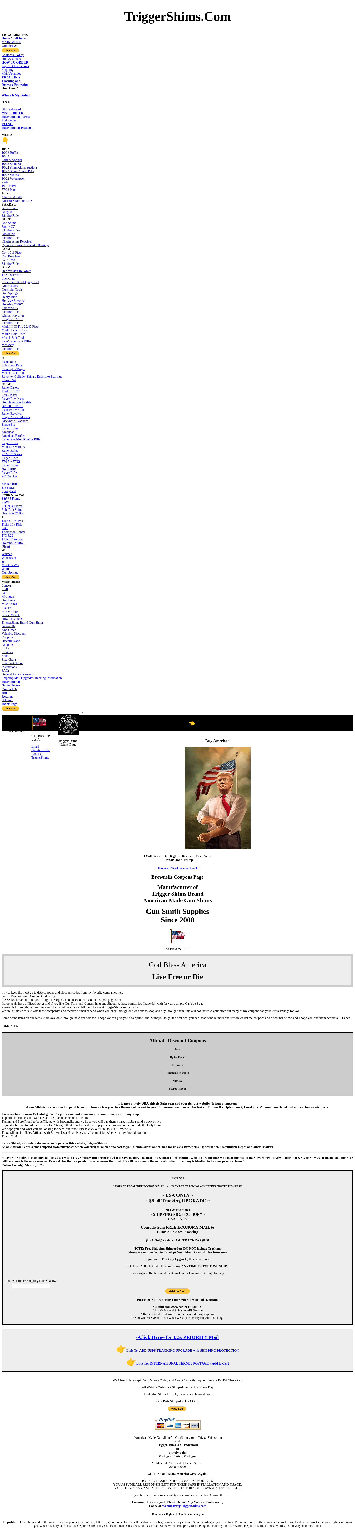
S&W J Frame (11, 498)
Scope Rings (10, 611)
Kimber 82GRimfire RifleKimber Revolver (13, 311)
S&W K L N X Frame (12, 504)
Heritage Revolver (13, 300)
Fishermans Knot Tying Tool (20, 282)
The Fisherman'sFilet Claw (12, 276)
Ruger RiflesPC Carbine (10, 474)
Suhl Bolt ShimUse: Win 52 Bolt (13, 511)
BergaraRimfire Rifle (10, 213)
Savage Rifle (10, 483)
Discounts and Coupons (11, 642)
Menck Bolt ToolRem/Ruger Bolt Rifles (16, 339)
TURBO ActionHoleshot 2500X (12, 541)
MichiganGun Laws (8, 598)
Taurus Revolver (12, 520)
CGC (5, 593)
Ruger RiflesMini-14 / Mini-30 (13, 444)
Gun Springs (10, 293)
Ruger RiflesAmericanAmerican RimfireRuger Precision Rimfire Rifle (21, 433)
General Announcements (18, 674)
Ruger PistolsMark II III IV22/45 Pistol (11, 391)
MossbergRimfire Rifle (10, 346)
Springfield (9, 491)
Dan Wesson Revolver (16, 271)
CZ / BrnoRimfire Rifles (11, 261)
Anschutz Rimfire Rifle (17, 200)
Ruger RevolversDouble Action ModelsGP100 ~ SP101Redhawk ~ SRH (16, 404)
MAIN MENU (14, 40)
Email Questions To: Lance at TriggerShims (40, 752)
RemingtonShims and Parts (12, 363)
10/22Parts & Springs (12, 158)
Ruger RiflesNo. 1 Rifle (10, 467)
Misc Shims (9, 604)
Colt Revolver (11, 256)
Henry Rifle (9, 297)
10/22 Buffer (10, 152)
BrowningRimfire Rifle (10, 235)
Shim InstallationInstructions (12, 665)
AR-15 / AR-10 (12, 197)
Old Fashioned (12, 111)
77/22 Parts (9, 189)
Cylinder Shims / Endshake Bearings (25, 245)
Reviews (7, 652)
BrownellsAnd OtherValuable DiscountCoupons (13, 631)
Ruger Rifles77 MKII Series (12, 452)
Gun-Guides (10, 286)
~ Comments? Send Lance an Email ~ (177, 867)
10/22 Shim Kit (12, 163)
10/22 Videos (10, 175)
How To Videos (12, 618)
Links (5, 648)
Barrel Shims (10, 208)
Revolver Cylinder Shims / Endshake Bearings (32, 376)
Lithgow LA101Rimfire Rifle (12, 321)
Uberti (6, 546)
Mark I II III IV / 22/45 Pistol (20, 326)
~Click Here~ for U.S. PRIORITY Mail (177, 1337)
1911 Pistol (9, 186)
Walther (7, 554)
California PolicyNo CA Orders (13, 56)
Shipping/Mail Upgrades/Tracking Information (32, 678)
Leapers (7, 607)
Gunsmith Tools (12, 289)
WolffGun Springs (10, 570)
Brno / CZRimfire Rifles (11, 228)
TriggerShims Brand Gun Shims (22, 622)
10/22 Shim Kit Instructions (19, 167)
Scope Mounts (11, 615)
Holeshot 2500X (12, 304)
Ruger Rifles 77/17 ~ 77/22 (11, 459)
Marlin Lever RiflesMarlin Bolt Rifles (14, 332)
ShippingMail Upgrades (11, 73)
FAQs (5, 670)
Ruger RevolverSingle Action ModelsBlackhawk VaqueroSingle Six (16, 419)
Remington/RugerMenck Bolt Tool (13, 370)
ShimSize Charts (9, 657)
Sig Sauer (8, 487)
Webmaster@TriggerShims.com (184, 1506)
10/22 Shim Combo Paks (18, 171)
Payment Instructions (15, 64)
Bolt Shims (9, 223)
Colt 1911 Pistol (12, 252)
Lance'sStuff (7, 587)
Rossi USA (9, 380)
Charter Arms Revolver (17, 241)
